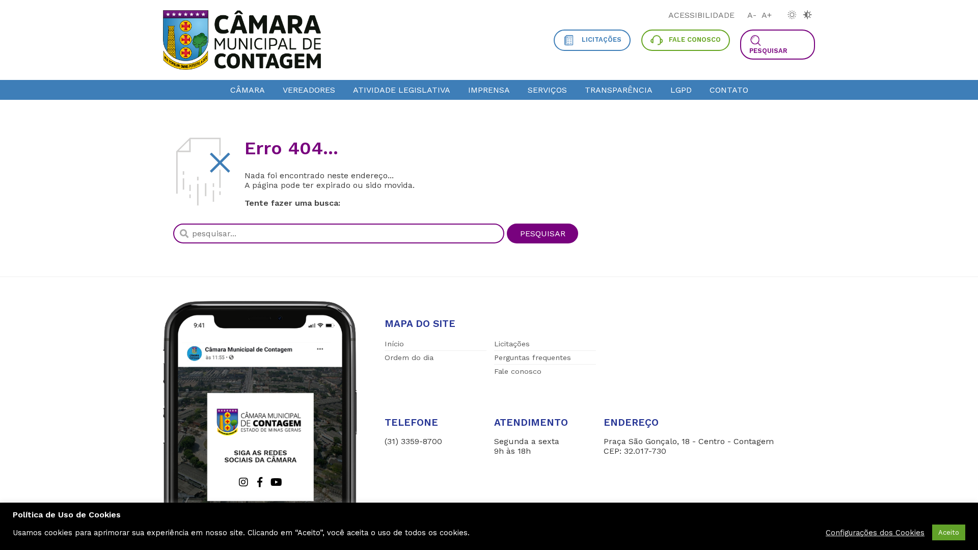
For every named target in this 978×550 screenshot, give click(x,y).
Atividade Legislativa (401, 90)
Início (394, 344)
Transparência (619, 90)
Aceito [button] (948, 532)
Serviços (547, 90)
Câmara (247, 90)
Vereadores (309, 90)
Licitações (512, 344)
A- (751, 15)
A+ (767, 15)
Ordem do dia (409, 357)
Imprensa (489, 90)
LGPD (681, 90)
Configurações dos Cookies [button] (875, 532)
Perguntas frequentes (532, 357)
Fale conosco (517, 371)
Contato (729, 90)
